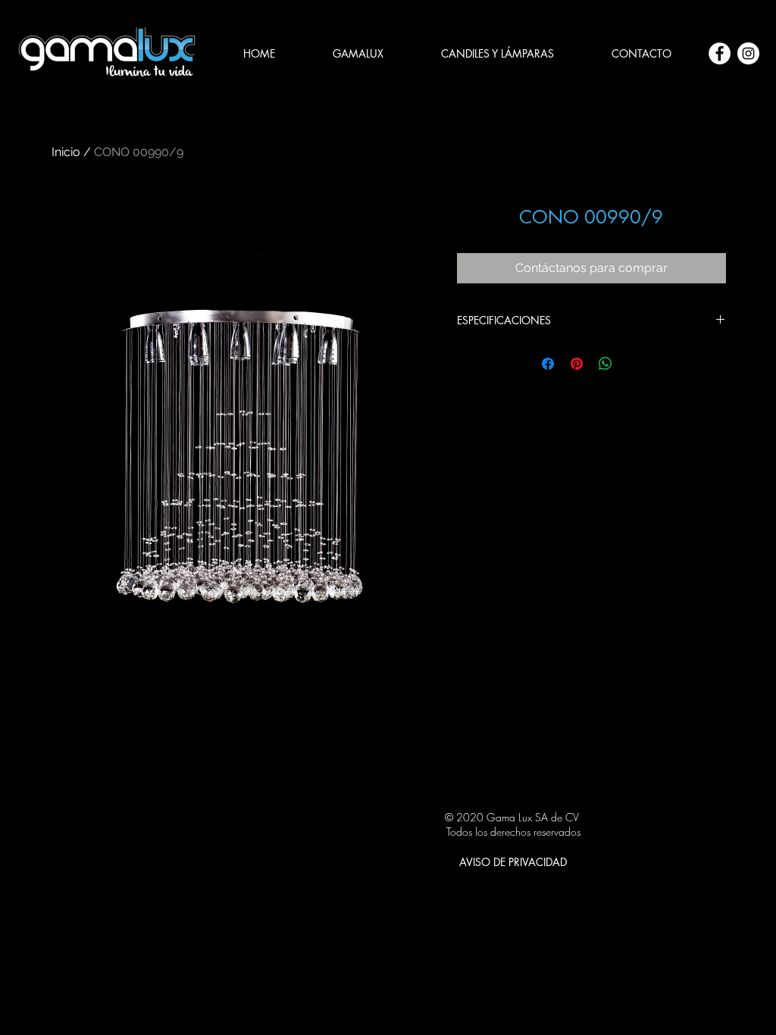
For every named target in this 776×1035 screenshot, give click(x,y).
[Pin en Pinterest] (577, 364)
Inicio (66, 152)
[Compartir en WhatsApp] (605, 364)
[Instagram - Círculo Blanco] (748, 53)
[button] (497, 54)
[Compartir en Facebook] (548, 364)
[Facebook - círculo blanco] (720, 53)
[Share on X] (634, 364)
